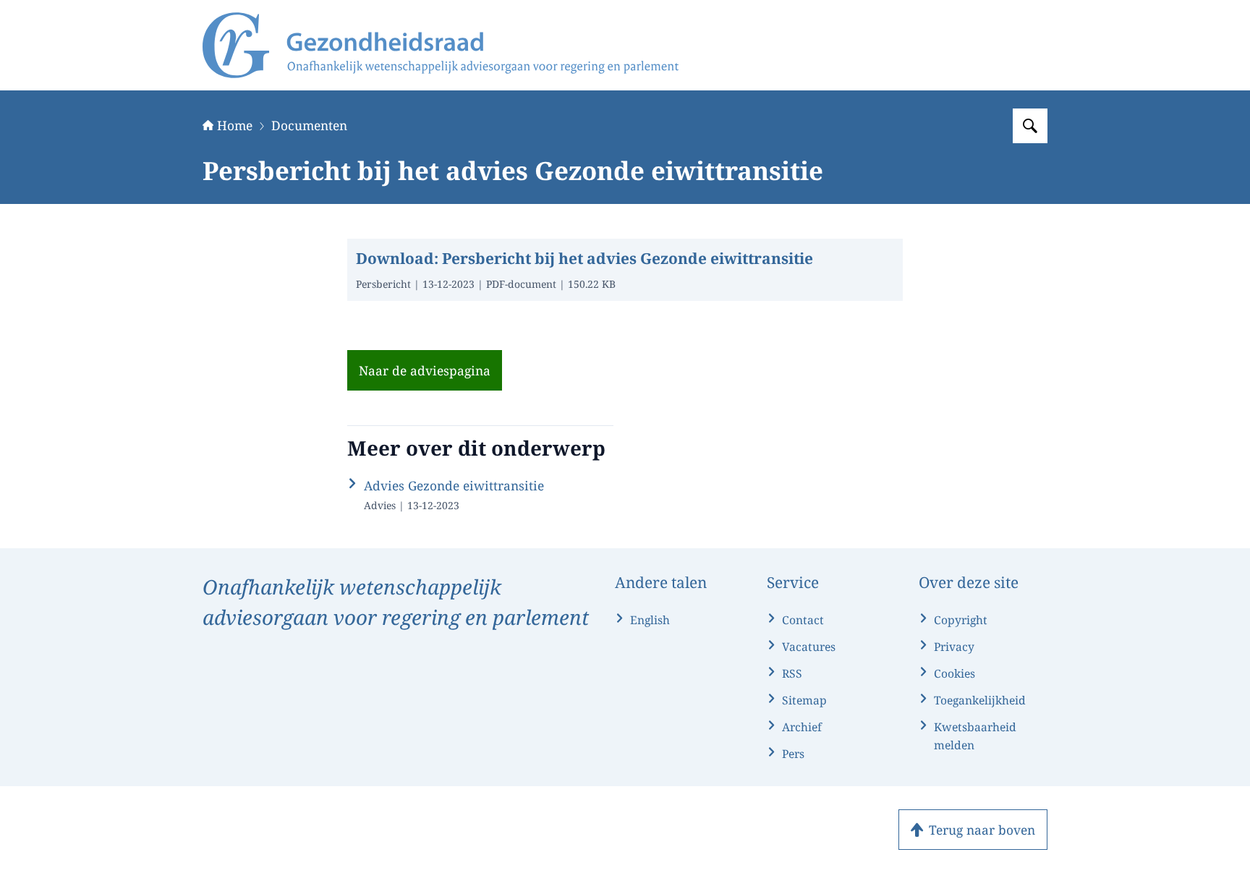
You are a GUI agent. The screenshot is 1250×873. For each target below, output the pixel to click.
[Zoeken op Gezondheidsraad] (1030, 125)
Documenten (309, 125)
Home (234, 125)
